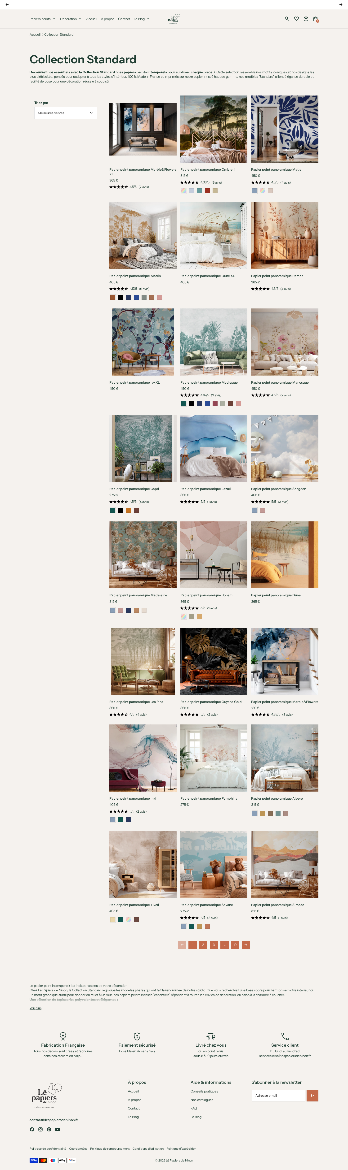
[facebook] (32, 1129)
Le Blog (133, 1117)
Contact (134, 1108)
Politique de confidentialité (48, 1148)
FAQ (194, 1108)
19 (235, 945)
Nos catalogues (202, 1100)
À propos (134, 1100)
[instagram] (40, 1129)
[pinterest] (49, 1129)
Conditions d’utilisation (148, 1148)
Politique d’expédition (181, 1148)
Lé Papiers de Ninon (179, 1160)
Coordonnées (78, 1148)
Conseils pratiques (204, 1091)
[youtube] (57, 1129)
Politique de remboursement (110, 1148)
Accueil (35, 34)
